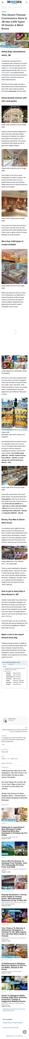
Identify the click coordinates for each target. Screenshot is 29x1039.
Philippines (20, 1022)
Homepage (4, 7)
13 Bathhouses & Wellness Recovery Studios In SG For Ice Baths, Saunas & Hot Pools (14, 966)
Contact (12, 1009)
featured (4, 758)
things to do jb (14, 758)
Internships (17, 1009)
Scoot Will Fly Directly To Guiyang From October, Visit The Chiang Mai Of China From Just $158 (14, 864)
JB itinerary (8, 616)
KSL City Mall (10, 68)
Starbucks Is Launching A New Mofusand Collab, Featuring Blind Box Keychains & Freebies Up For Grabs (14, 831)
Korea (16, 1027)
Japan (13, 1027)
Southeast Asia (18, 7)
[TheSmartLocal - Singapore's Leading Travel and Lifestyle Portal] (14, 2)
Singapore (5, 1022)
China (3, 857)
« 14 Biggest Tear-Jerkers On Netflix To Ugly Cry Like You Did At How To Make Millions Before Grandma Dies (14, 739)
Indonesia (5, 1027)
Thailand (15, 1022)
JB (8, 758)
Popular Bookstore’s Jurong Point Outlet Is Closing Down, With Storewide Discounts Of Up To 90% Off (14, 897)
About (4, 1009)
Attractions (5, 924)
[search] (26, 2)
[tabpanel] (14, 676)
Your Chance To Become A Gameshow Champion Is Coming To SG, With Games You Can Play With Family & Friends (14, 932)
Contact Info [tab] (10, 664)
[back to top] (25, 1032)
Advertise (8, 1009)
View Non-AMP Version (18, 1035)
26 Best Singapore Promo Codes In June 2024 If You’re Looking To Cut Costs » (14, 730)
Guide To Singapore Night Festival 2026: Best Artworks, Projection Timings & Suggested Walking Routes (14, 998)
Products (4, 823)
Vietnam (10, 1027)
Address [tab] (4, 664)
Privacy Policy (10, 1010)
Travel (10, 7)
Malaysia (4, 8)
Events (3, 991)
